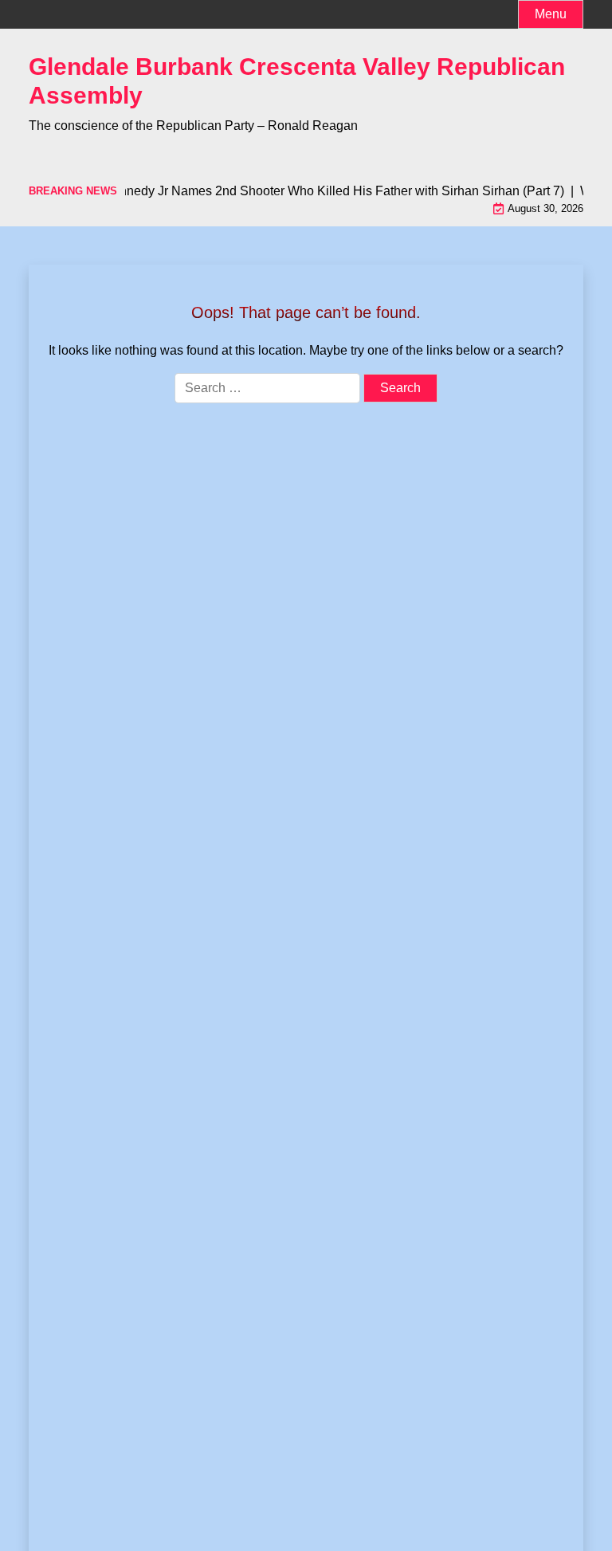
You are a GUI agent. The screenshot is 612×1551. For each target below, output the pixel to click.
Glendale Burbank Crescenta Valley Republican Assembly (297, 80)
